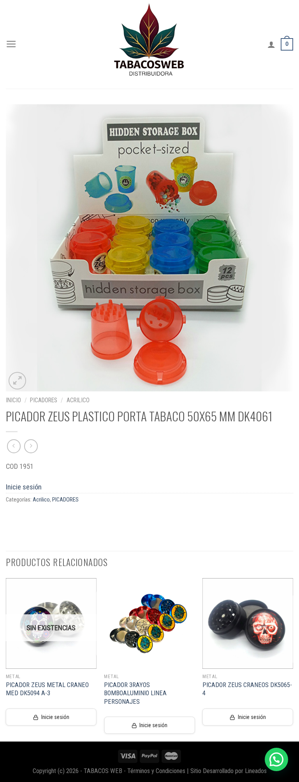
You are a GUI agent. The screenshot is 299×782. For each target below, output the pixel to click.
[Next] (293, 659)
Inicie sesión (24, 487)
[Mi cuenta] (271, 44)
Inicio (13, 400)
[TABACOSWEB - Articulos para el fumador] (149, 44)
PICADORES (43, 400)
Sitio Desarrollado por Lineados (228, 771)
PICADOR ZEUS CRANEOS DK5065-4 (247, 689)
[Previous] (6, 659)
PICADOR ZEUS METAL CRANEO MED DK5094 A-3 (47, 689)
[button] (276, 759)
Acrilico (78, 400)
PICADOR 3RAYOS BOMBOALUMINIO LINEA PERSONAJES (135, 693)
